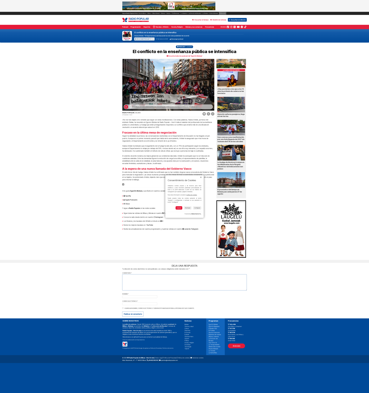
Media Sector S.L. (196, 214)
